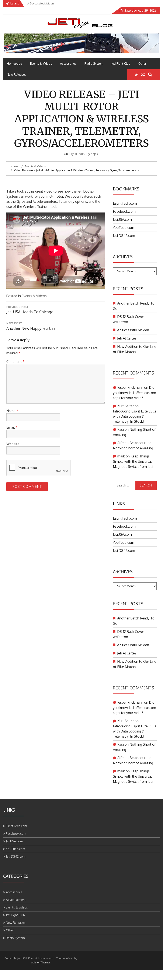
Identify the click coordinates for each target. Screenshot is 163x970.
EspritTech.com (125, 203)
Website (12, 444)
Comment (15, 361)
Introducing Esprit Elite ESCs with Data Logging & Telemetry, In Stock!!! (134, 416)
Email (11, 427)
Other (142, 63)
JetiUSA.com (122, 219)
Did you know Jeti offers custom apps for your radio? (134, 392)
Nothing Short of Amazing (133, 448)
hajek (94, 154)
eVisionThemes (41, 962)
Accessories (68, 63)
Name (12, 411)
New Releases (16, 74)
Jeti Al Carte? (126, 338)
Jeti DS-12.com (124, 235)
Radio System (93, 63)
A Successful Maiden (133, 330)
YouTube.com (123, 227)
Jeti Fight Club (120, 63)
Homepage (14, 63)
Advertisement (16, 900)
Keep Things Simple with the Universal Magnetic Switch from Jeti (133, 461)
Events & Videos (41, 63)
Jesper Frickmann (130, 387)
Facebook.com (124, 211)
